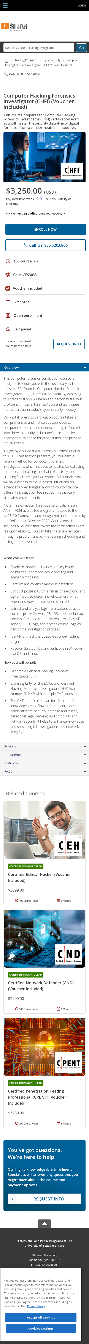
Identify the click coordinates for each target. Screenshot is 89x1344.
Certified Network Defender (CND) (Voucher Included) (41, 985)
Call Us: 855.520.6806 (22, 74)
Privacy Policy (36, 1306)
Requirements (14, 754)
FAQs (8, 771)
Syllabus (10, 746)
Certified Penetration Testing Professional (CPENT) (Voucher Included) (37, 1097)
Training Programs (26, 60)
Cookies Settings (41, 1328)
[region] (41, 1304)
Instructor (11, 763)
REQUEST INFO (69, 344)
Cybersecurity (51, 60)
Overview (11, 367)
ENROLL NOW (45, 229)
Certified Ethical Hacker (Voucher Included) (39, 877)
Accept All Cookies (41, 1317)
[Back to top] (44, 1240)
